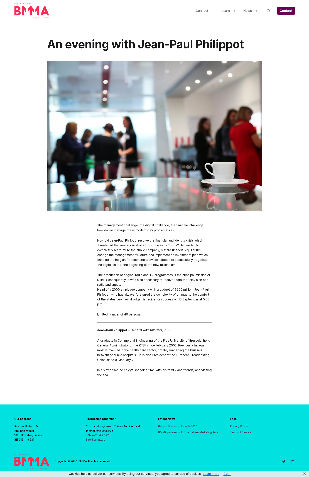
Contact (286, 11)
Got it (227, 474)
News (247, 11)
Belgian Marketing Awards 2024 (177, 426)
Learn (225, 11)
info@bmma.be (95, 439)
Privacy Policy (239, 426)
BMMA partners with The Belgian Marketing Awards (190, 432)
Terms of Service (240, 432)
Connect (202, 11)
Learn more (211, 474)
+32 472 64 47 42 (97, 435)
